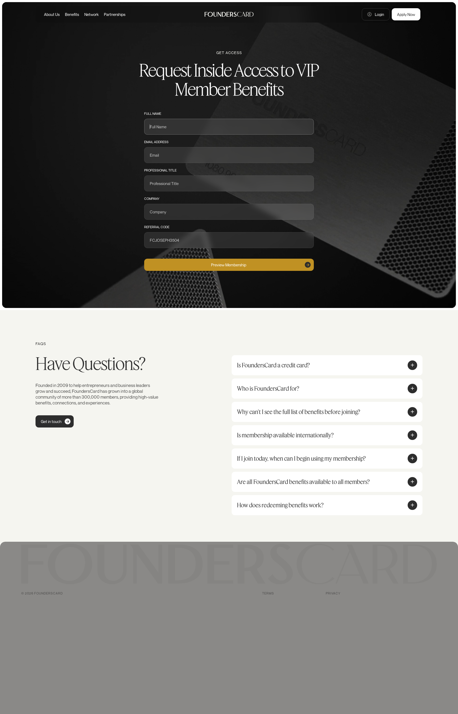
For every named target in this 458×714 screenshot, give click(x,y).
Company (152, 199)
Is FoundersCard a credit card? (273, 365)
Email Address (156, 142)
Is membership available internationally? (285, 435)
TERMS (268, 593)
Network (91, 14)
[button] (412, 365)
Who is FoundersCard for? (268, 388)
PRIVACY (333, 593)
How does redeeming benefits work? (280, 505)
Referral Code (156, 227)
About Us (52, 14)
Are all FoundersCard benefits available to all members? (303, 482)
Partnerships (114, 14)
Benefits (72, 14)
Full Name (152, 114)
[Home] (229, 14)
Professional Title (160, 170)
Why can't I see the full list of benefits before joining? (298, 412)
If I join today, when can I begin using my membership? (301, 458)
